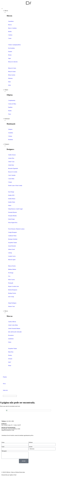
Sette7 (9, 362)
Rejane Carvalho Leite (13, 286)
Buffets (10, 31)
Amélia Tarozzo (12, 154)
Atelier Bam (11, 165)
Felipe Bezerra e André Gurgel (15, 209)
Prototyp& (10, 283)
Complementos (11, 100)
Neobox (10, 355)
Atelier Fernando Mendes (14, 328)
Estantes (10, 51)
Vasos (9, 114)
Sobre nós (5, 390)
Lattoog (10, 252)
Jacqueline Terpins (12, 242)
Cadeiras (10, 35)
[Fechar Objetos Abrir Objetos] (5, 91)
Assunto (30, 446)
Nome (2, 442)
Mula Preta (10, 352)
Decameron (11, 335)
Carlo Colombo (11, 175)
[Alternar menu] (2, 8)
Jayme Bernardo (12, 246)
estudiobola (11, 338)
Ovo (9, 276)
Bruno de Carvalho (12, 171)
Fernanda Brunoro (12, 212)
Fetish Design (11, 219)
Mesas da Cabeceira (13, 61)
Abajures (10, 129)
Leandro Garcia (12, 256)
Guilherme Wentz (12, 235)
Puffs (9, 81)
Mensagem (4, 451)
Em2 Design (11, 191)
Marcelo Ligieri (11, 259)
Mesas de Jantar (12, 71)
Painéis (10, 110)
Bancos (10, 24)
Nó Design (10, 272)
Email (2, 446)
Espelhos (10, 107)
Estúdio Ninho (11, 202)
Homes (10, 55)
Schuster (10, 358)
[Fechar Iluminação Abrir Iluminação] (5, 120)
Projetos (5, 377)
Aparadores (11, 21)
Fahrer (9, 205)
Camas (9, 38)
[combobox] (10, 396)
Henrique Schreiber (12, 239)
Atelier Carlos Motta (13, 325)
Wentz (9, 365)
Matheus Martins (12, 269)
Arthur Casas (11, 161)
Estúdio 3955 (11, 195)
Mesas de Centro (12, 68)
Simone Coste (11, 306)
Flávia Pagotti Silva (12, 222)
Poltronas (10, 78)
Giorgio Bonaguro (12, 232)
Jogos (9, 58)
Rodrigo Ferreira (12, 293)
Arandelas (10, 132)
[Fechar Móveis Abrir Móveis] (5, 12)
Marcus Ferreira (12, 266)
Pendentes (10, 139)
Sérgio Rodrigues (12, 303)
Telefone (30, 442)
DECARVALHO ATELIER (15, 332)
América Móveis (12, 321)
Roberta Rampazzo (12, 289)
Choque (10, 182)
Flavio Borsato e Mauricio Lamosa (16, 229)
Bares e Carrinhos (12, 28)
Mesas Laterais (11, 75)
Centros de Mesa (12, 103)
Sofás (9, 85)
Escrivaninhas (11, 48)
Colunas (10, 136)
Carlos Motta (11, 178)
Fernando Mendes (12, 215)
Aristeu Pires (11, 158)
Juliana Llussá (11, 249)
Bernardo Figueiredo (13, 168)
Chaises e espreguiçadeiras (14, 44)
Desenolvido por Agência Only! (8, 475)
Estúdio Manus (11, 198)
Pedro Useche (11, 279)
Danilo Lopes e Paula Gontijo (15, 185)
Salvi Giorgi (11, 296)
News (4, 383)
